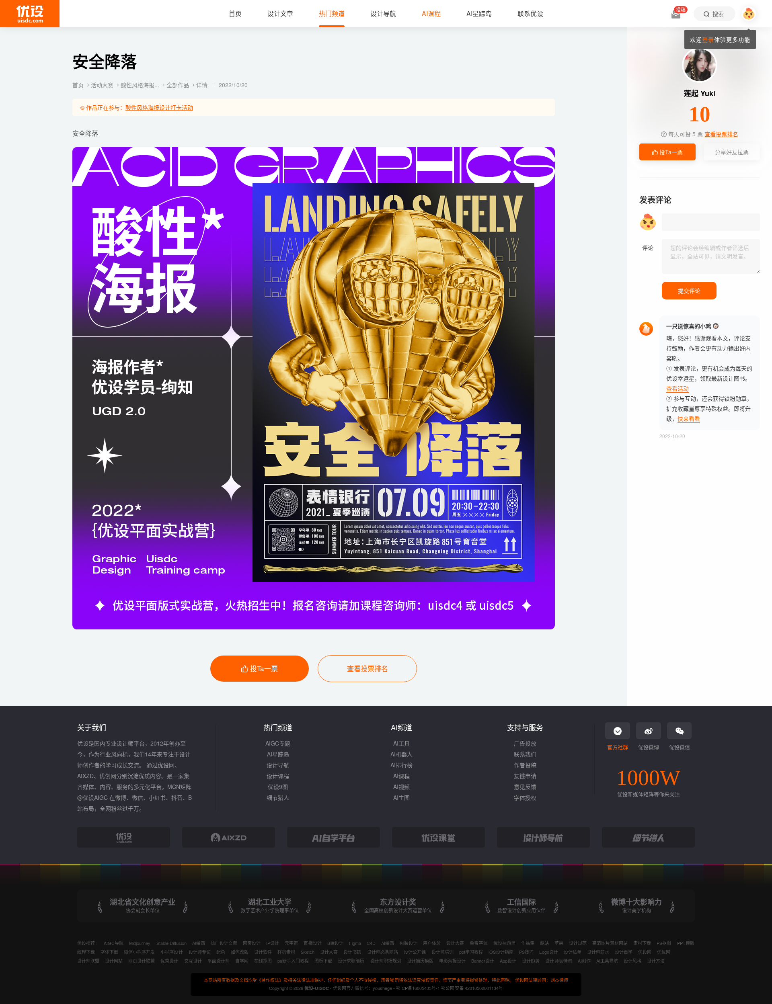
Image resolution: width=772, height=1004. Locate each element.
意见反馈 (525, 787)
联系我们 (525, 754)
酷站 (544, 943)
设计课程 (278, 776)
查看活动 (677, 388)
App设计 (508, 960)
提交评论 (689, 291)
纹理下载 (86, 952)
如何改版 (239, 952)
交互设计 (193, 960)
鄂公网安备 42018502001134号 (472, 988)
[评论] (711, 256)
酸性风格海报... (141, 85)
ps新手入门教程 (293, 960)
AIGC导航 (113, 943)
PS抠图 (664, 943)
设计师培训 (442, 952)
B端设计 (335, 943)
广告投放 (525, 743)
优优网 (663, 952)
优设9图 (278, 787)
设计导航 (278, 765)
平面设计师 (218, 960)
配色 (220, 952)
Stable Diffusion (171, 943)
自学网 (241, 960)
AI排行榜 (401, 765)
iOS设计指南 (501, 952)
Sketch (307, 952)
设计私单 (572, 952)
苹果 (558, 943)
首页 (78, 85)
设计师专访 (200, 952)
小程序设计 (171, 952)
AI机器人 (401, 754)
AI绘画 (198, 943)
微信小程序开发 (139, 952)
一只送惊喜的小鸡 (688, 326)
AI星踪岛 (278, 754)
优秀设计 (169, 960)
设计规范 (578, 943)
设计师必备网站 (382, 952)
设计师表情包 (558, 960)
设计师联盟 (88, 960)
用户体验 (432, 943)
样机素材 (286, 952)
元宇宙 (291, 943)
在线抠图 (263, 960)
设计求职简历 (351, 960)
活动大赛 (103, 85)
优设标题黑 (504, 943)
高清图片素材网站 (610, 943)
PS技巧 (526, 952)
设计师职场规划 (385, 960)
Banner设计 (482, 960)
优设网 (644, 952)
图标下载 (323, 960)
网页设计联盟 (141, 960)
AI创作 (584, 960)
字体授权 (525, 797)
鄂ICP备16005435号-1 (418, 988)
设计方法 (656, 960)
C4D (371, 943)
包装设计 (408, 943)
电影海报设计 (452, 960)
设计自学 (623, 952)
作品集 (527, 943)
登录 (708, 39)
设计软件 (263, 952)
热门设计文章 (224, 943)
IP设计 (272, 943)
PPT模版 (685, 943)
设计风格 (632, 960)
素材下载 (642, 943)
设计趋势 (531, 960)
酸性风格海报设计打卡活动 (159, 107)
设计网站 (114, 960)
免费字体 (478, 943)
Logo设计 (548, 952)
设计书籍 (352, 952)
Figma (355, 943)
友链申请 (525, 776)
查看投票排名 (367, 668)
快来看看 (689, 418)
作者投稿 (525, 765)
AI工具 (401, 743)
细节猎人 (278, 797)
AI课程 (401, 776)
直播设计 (312, 943)
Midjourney (139, 943)
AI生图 (401, 797)
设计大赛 (455, 943)
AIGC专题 (277, 743)
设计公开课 (415, 952)
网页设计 (252, 943)
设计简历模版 (420, 960)
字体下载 (109, 952)
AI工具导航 (607, 960)
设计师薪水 (598, 952)
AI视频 (401, 787)
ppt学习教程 (471, 952)
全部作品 (178, 85)
